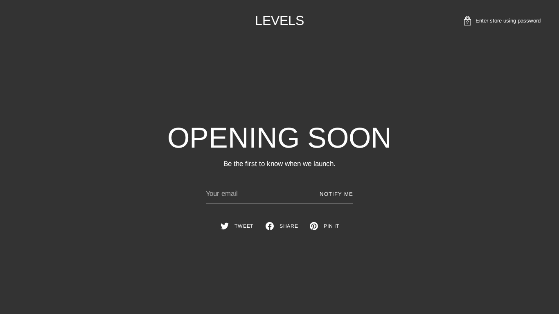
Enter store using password (508, 21)
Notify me (336, 194)
